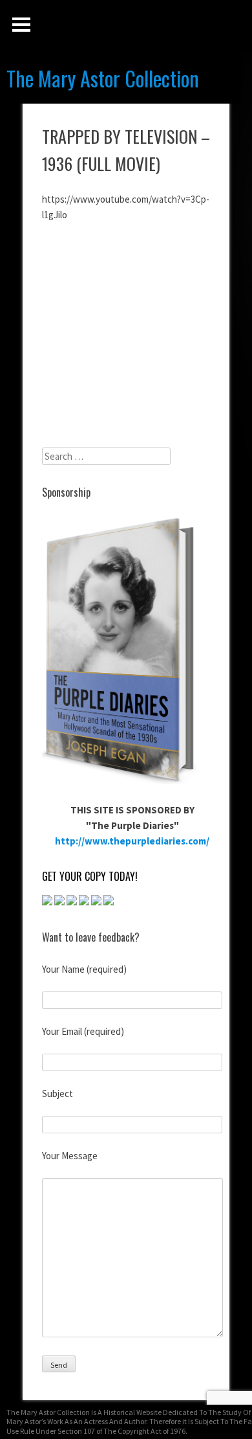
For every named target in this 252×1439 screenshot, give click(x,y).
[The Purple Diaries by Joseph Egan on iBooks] (59, 902)
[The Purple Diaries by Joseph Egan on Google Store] (84, 902)
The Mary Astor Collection (102, 78)
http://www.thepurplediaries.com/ (132, 841)
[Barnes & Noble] (72, 902)
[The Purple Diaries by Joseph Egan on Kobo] (108, 902)
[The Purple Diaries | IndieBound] (96, 902)
